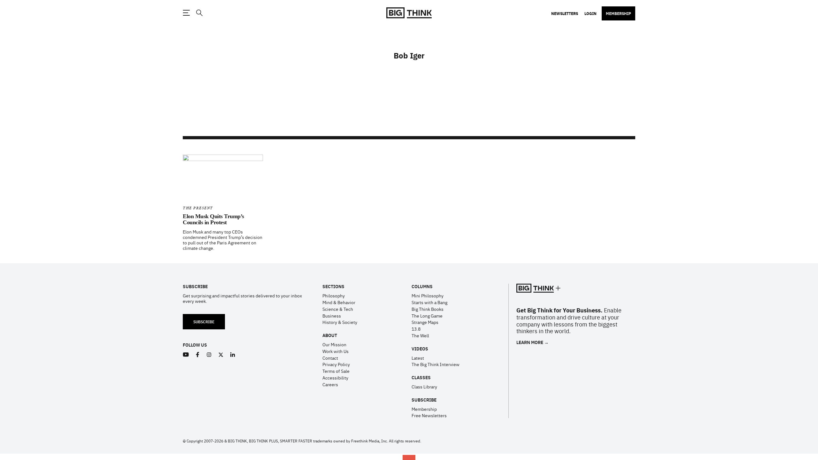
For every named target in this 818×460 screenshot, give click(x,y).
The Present (198, 208)
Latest (418, 358)
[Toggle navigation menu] (186, 13)
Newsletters (564, 13)
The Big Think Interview (435, 364)
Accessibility (335, 377)
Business (331, 315)
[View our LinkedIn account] (232, 354)
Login (590, 13)
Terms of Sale (336, 371)
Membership (618, 13)
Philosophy (333, 295)
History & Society (339, 322)
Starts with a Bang (429, 302)
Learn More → (532, 342)
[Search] (199, 13)
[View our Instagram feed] (209, 354)
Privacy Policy (336, 364)
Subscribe (203, 321)
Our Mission (334, 344)
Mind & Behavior (338, 302)
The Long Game (427, 315)
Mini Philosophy (428, 295)
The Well (420, 335)
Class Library (424, 386)
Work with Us (335, 351)
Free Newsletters (429, 415)
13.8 (416, 329)
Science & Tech (337, 309)
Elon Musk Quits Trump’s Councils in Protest (213, 219)
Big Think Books (428, 309)
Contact (330, 358)
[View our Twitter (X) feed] (221, 354)
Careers (330, 384)
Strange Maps (425, 322)
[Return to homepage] (409, 13)
